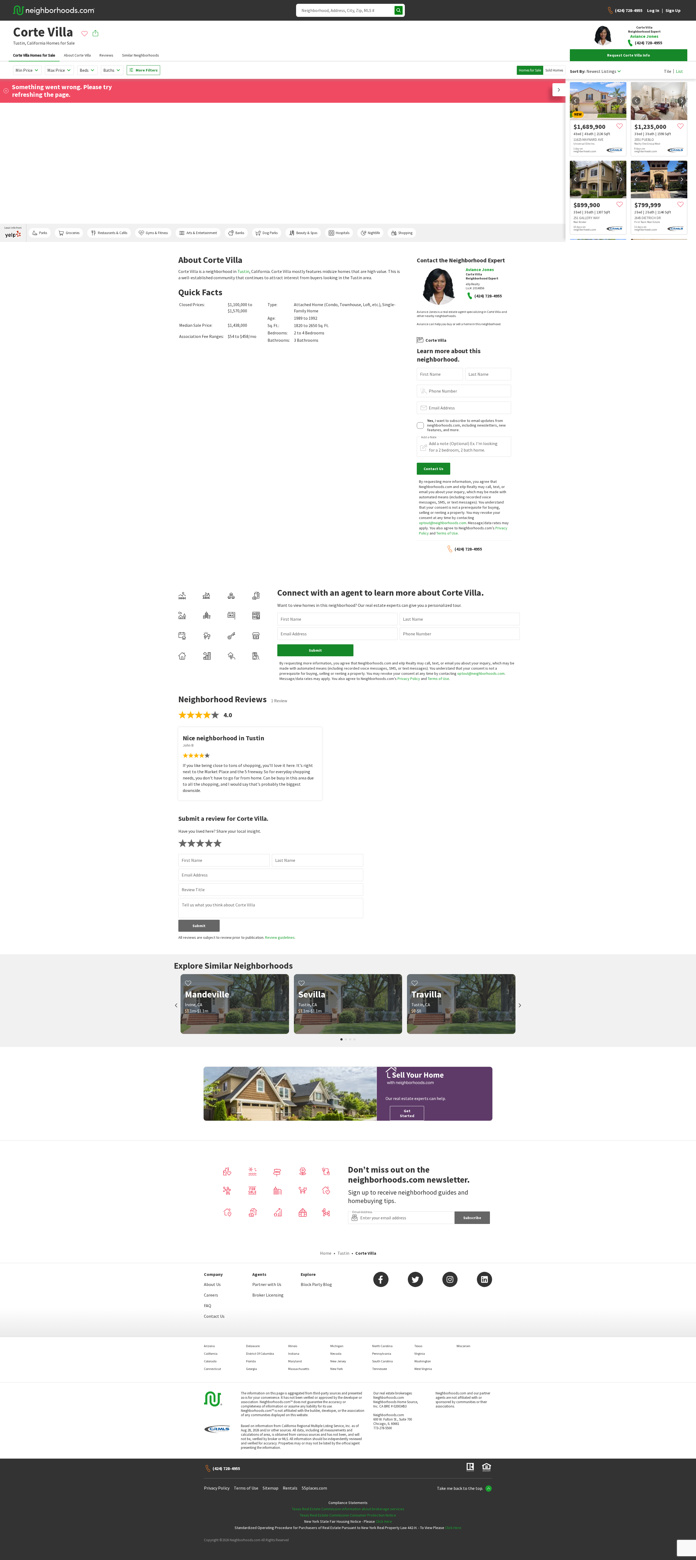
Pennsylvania (381, 1353)
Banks (239, 233)
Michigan (336, 1346)
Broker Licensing (268, 1295)
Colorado (210, 1361)
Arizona (209, 1346)
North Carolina (382, 1346)
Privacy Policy (408, 678)
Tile (667, 71)
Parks (43, 233)
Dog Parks (270, 233)
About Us (212, 1284)
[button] (559, 89)
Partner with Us (266, 1284)
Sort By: (577, 71)
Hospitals (342, 233)
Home (325, 1253)
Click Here (384, 1521)
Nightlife (374, 233)
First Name (430, 374)
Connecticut (212, 1369)
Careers (211, 1295)
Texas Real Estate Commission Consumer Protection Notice (348, 1515)
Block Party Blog (316, 1284)
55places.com (314, 1488)
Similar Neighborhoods (140, 55)
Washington (422, 1361)
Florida (251, 1361)
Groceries (72, 233)
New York (336, 1369)
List (679, 71)
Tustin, (19, 43)
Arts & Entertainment (202, 233)
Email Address (442, 408)
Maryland (295, 1361)
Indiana (293, 1353)
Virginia (419, 1353)
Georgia (251, 1369)
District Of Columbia (260, 1353)
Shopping (405, 233)
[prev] (575, 101)
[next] (621, 101)
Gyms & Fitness (157, 233)
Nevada (335, 1353)
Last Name (478, 374)
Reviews (106, 55)
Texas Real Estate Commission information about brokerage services (348, 1508)
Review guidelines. (280, 937)
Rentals (290, 1488)
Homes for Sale (530, 70)
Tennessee (379, 1369)
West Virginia (423, 1369)
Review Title (193, 889)
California (36, 43)
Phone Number (443, 391)
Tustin (243, 271)
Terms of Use (447, 533)
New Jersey (338, 1361)
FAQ (207, 1305)
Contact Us (214, 1316)
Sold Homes (554, 70)
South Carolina (382, 1361)
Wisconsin (463, 1346)
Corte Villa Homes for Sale (34, 55)
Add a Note (428, 437)
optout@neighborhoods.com (442, 522)
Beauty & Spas (306, 233)
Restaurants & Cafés (112, 233)
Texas (418, 1346)
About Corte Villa (77, 55)
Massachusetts (298, 1369)
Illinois (292, 1346)
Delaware (253, 1346)
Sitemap (270, 1488)
